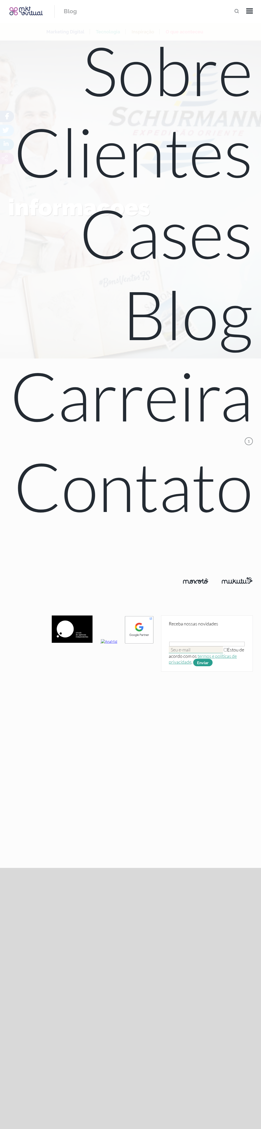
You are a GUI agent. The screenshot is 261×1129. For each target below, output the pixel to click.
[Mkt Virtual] (26, 11)
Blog (70, 11)
